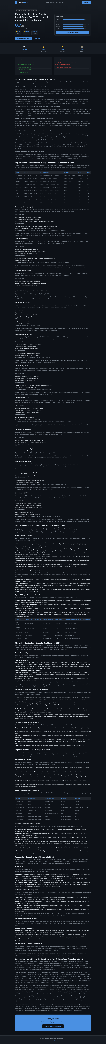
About (47, 2)
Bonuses (52, 2)
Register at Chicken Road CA (24, 38)
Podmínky (56, 1040)
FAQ (63, 2)
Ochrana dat (50, 1040)
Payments (58, 2)
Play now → (86, 2)
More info (37, 38)
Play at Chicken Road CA (73, 32)
